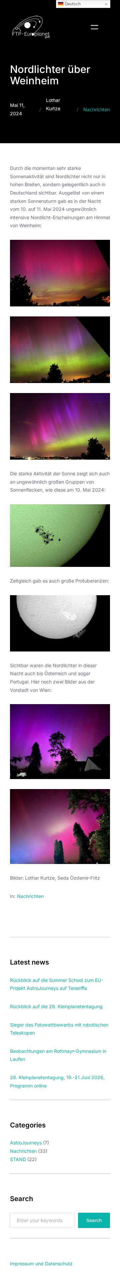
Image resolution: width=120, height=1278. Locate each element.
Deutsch (72, 3)
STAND (18, 1159)
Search (94, 1220)
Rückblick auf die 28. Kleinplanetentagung (56, 1006)
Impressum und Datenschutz (41, 1263)
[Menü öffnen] (94, 27)
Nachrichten (96, 109)
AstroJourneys (26, 1142)
